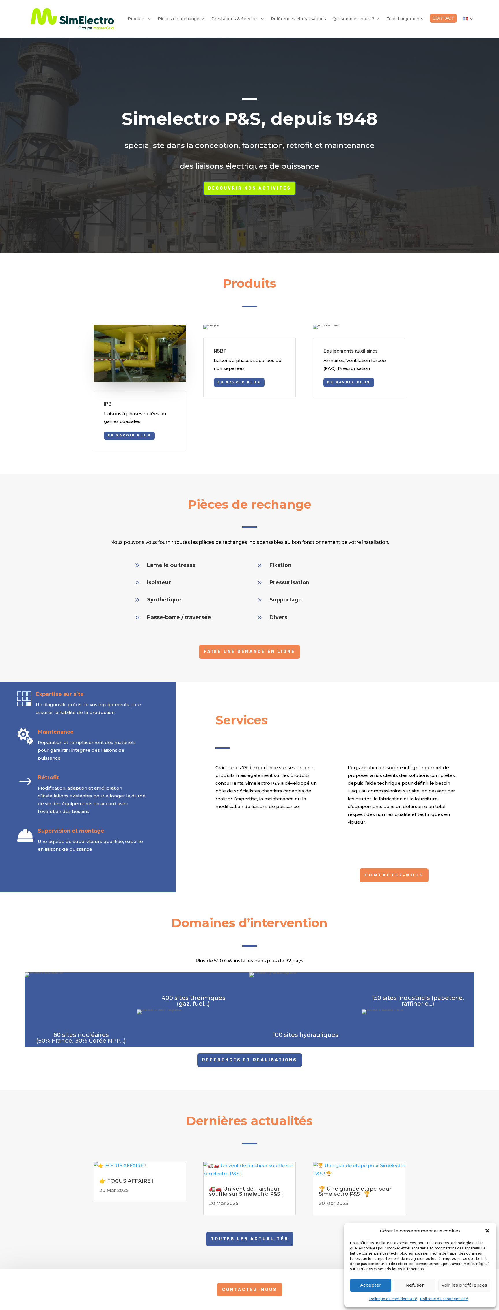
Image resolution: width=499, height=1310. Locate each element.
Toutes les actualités (249, 1238)
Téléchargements (404, 18)
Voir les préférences (464, 1285)
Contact (443, 18)
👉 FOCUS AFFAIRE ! (126, 1181)
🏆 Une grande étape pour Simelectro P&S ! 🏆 (355, 1191)
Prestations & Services (235, 18)
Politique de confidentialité (393, 1299)
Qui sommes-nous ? (353, 18)
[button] (487, 1231)
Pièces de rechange (178, 18)
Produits (137, 18)
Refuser (415, 1285)
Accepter (370, 1285)
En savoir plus (129, 435)
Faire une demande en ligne (249, 651)
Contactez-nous (394, 875)
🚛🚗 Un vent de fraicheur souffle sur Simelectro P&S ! (246, 1191)
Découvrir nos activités (249, 188)
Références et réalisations (298, 18)
